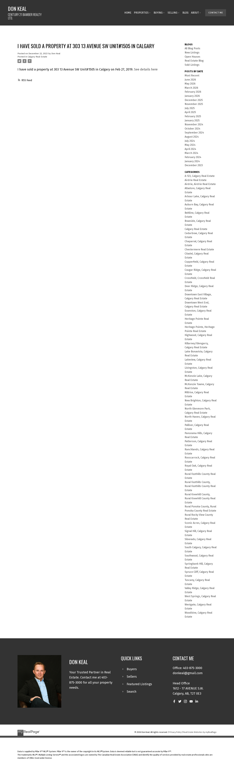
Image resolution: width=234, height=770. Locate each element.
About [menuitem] (195, 12)
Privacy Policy (175, 732)
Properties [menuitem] (141, 12)
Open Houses (192, 56)
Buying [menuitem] (158, 12)
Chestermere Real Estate (199, 249)
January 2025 (192, 120)
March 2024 (191, 153)
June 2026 (190, 79)
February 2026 (193, 91)
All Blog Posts (192, 48)
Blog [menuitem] (185, 12)
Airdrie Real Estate (195, 180)
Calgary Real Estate (37, 56)
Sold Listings (192, 64)
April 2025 (190, 112)
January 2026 (192, 95)
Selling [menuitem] (172, 12)
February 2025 (193, 116)
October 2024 (192, 128)
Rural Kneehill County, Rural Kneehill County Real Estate (200, 498)
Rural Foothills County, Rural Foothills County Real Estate (200, 486)
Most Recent (192, 75)
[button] (215, 12)
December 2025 (194, 100)
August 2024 (192, 136)
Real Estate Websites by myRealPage (199, 732)
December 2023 (194, 165)
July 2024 (190, 140)
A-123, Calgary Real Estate (200, 175)
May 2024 (190, 144)
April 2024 (190, 149)
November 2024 (194, 124)
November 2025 (194, 104)
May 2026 (190, 83)
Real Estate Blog (194, 60)
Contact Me (215, 12)
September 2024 (194, 132)
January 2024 (192, 161)
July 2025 (190, 108)
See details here (146, 69)
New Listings (192, 52)
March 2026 (191, 87)
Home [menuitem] (127, 12)
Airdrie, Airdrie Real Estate (200, 184)
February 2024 (193, 157)
